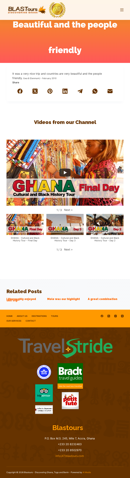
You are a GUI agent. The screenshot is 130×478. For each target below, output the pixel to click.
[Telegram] (80, 91)
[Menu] (122, 10)
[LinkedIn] (65, 91)
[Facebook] (19, 91)
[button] (68, 210)
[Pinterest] (50, 91)
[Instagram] (115, 316)
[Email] (110, 91)
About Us (22, 316)
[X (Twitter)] (34, 91)
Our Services (13, 321)
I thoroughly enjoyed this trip (21, 299)
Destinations (39, 316)
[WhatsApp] (95, 91)
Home (9, 316)
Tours (54, 316)
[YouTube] (122, 316)
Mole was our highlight (63, 299)
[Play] (65, 173)
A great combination (102, 299)
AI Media (87, 472)
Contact (31, 321)
